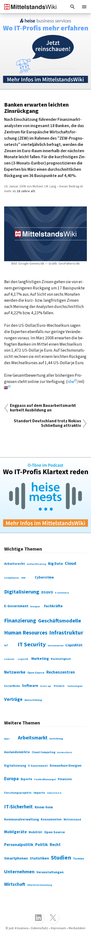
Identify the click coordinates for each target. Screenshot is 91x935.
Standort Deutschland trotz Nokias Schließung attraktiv (47, 423)
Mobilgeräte (15, 832)
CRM (23, 578)
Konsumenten (56, 645)
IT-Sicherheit (18, 806)
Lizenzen (9, 659)
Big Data (55, 563)
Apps (6, 738)
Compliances (11, 578)
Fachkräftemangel (45, 779)
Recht (55, 845)
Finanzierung (20, 621)
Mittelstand (72, 819)
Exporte (26, 779)
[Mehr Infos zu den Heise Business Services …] (45, 51)
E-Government (16, 606)
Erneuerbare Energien (66, 766)
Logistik (23, 659)
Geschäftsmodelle (59, 621)
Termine (78, 859)
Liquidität (74, 645)
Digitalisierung (21, 592)
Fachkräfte (53, 606)
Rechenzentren (60, 672)
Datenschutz (64, 752)
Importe (39, 793)
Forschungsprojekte (18, 793)
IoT (6, 645)
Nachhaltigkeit (61, 659)
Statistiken (39, 858)
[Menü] (84, 7)
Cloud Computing (43, 752)
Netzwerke (14, 672)
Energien (35, 606)
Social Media (12, 686)
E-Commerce (62, 592)
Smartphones (16, 858)
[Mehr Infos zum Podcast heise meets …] (45, 495)
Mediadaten (77, 928)
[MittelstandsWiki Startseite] (28, 7)
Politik (41, 845)
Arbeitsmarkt (33, 737)
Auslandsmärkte (17, 752)
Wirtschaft (14, 884)
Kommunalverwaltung (21, 819)
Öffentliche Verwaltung (39, 885)
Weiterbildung (33, 700)
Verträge (13, 699)
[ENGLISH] (7, 388)
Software (30, 685)
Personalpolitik (18, 845)
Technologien (75, 686)
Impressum (58, 928)
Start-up (45, 686)
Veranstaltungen (50, 872)
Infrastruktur (66, 632)
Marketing (40, 658)
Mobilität (35, 832)
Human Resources (25, 633)
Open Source (35, 673)
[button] (72, 7)
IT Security (32, 644)
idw (70, 382)
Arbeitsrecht (14, 563)
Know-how (44, 807)
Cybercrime (44, 577)
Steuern (59, 686)
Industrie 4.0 (54, 793)
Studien (61, 857)
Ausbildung (56, 738)
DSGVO (47, 592)
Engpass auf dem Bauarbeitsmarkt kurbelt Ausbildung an (43, 408)
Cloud (70, 563)
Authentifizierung (36, 564)
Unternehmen (19, 871)
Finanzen (65, 779)
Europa (11, 778)
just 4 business (18, 928)
